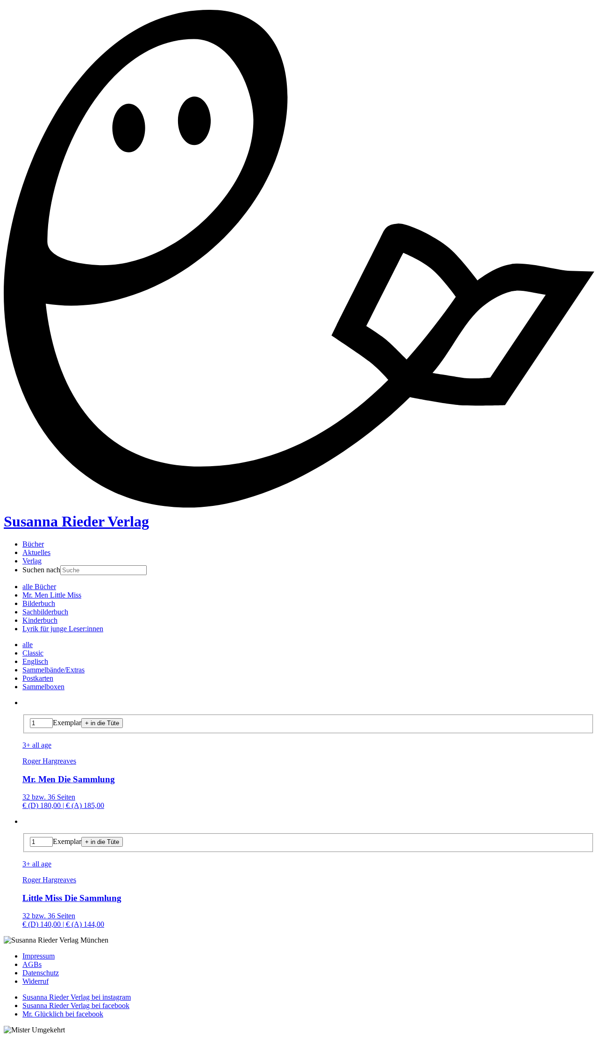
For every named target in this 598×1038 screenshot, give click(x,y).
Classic (32, 653)
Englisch (35, 661)
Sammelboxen (43, 687)
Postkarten (37, 678)
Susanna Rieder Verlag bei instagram (76, 997)
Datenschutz (40, 973)
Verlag (32, 561)
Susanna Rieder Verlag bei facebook (75, 1005)
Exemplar (67, 723)
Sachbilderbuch (45, 612)
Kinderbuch (39, 620)
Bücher (33, 544)
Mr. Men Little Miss (51, 595)
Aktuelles (36, 552)
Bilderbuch (38, 603)
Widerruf (35, 981)
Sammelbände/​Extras (53, 670)
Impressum (38, 956)
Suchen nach (41, 570)
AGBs (32, 964)
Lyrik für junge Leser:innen (62, 629)
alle (27, 645)
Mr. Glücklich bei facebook (62, 1014)
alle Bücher (39, 587)
